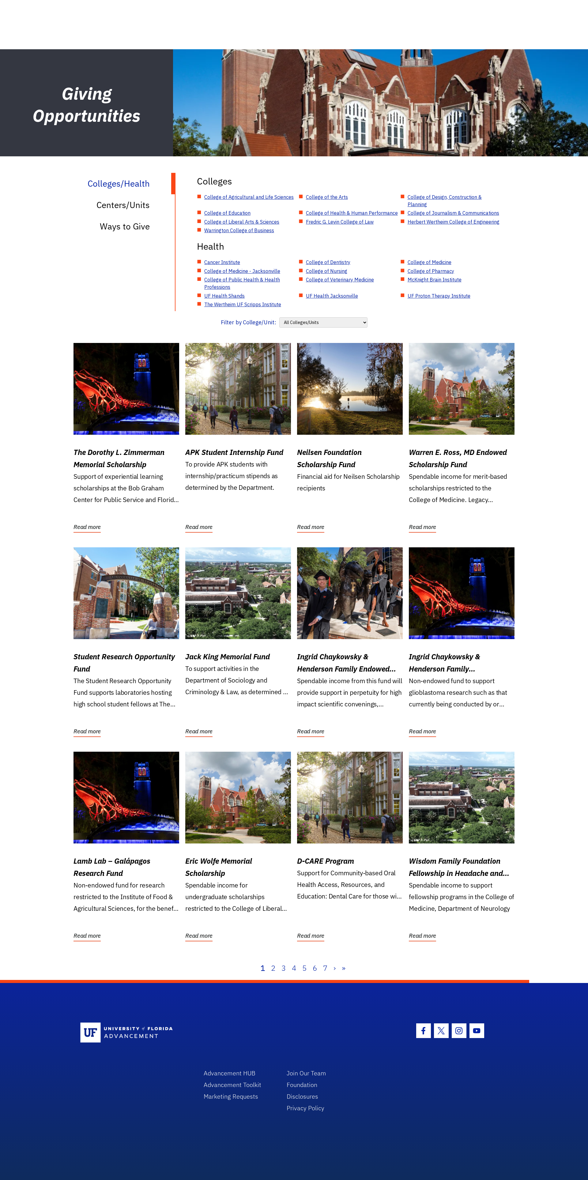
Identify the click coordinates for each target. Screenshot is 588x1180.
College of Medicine (429, 262)
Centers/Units (123, 204)
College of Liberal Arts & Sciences (241, 222)
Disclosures (302, 1096)
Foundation (302, 1085)
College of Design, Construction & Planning (445, 200)
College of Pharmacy (431, 271)
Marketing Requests (231, 1096)
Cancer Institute (222, 262)
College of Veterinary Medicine (340, 280)
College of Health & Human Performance (352, 213)
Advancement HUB (229, 1073)
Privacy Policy (305, 1108)
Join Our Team (306, 1073)
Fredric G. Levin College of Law (340, 222)
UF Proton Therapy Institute (439, 296)
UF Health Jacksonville (332, 296)
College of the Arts (327, 197)
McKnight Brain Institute (435, 280)
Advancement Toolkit (232, 1085)
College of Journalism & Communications (453, 213)
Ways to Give (125, 226)
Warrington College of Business (239, 230)
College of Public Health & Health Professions (242, 283)
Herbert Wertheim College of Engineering (453, 222)
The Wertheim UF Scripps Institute (242, 304)
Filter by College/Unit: (248, 322)
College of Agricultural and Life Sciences (249, 197)
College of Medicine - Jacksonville (242, 271)
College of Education (227, 213)
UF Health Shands (224, 296)
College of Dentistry (328, 262)
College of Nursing (326, 271)
